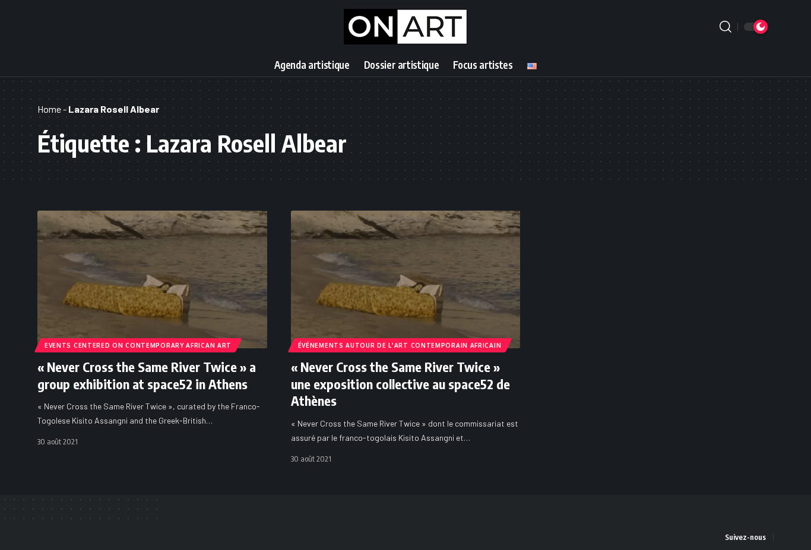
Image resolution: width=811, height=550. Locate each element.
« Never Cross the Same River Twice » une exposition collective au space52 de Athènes (400, 383)
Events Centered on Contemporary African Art (138, 345)
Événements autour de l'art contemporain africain (400, 345)
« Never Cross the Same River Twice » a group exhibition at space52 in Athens (146, 375)
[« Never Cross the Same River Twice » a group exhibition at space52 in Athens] (152, 279)
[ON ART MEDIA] (405, 26)
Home (49, 109)
